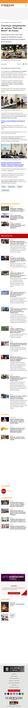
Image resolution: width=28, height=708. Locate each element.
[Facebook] (5, 694)
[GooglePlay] (23, 694)
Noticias (19, 186)
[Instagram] (14, 694)
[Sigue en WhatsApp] (24, 64)
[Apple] (20, 694)
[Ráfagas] (3, 491)
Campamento (11, 186)
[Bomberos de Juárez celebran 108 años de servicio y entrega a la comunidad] (5, 402)
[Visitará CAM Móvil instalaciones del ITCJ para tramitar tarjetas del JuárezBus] (5, 225)
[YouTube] (11, 694)
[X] (8, 694)
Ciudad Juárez (5, 190)
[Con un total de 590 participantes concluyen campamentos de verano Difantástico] (5, 216)
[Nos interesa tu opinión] (14, 669)
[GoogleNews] (17, 694)
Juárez (3, 186)
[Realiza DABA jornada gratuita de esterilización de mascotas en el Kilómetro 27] (5, 347)
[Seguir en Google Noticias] (26, 64)
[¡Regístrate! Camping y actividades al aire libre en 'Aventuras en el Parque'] (5, 209)
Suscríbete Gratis (14, 593)
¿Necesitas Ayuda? (14, 690)
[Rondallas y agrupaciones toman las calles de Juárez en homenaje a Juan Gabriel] (5, 246)
